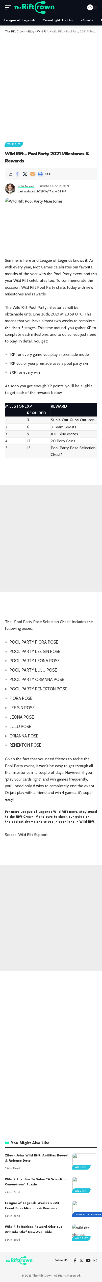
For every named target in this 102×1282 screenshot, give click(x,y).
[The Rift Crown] (34, 7)
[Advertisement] (51, 87)
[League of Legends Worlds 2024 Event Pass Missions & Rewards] (84, 1208)
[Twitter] (81, 1260)
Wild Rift (13, 144)
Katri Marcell (26, 186)
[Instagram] (95, 1260)
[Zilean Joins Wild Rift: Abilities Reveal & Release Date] (84, 1160)
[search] (79, 7)
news (73, 811)
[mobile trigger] (9, 7)
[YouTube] (88, 1260)
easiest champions (26, 821)
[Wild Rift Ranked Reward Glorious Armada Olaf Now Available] (84, 1232)
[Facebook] (75, 1260)
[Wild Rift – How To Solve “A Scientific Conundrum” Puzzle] (84, 1184)
